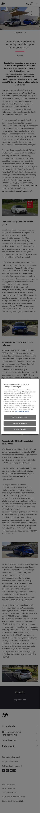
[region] (20, 406)
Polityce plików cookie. (22, 411)
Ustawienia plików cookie (20, 417)
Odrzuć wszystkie (20, 429)
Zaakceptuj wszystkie (20, 423)
